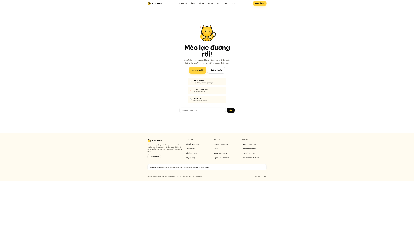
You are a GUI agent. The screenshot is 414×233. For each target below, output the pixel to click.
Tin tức (218, 3)
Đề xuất (193, 3)
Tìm (230, 110)
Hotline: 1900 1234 (220, 153)
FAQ (225, 3)
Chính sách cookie (248, 153)
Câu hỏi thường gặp (221, 144)
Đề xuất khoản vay (192, 144)
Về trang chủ (197, 70)
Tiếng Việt (257, 176)
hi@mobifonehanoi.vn (221, 158)
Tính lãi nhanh (190, 149)
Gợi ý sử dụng (190, 158)
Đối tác (201, 3)
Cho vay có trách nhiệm (250, 158)
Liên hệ (232, 3)
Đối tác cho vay (191, 153)
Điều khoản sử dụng (249, 144)
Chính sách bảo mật (249, 149)
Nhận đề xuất (260, 3)
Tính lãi (210, 3)
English (264, 176)
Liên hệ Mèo (154, 156)
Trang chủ (183, 3)
